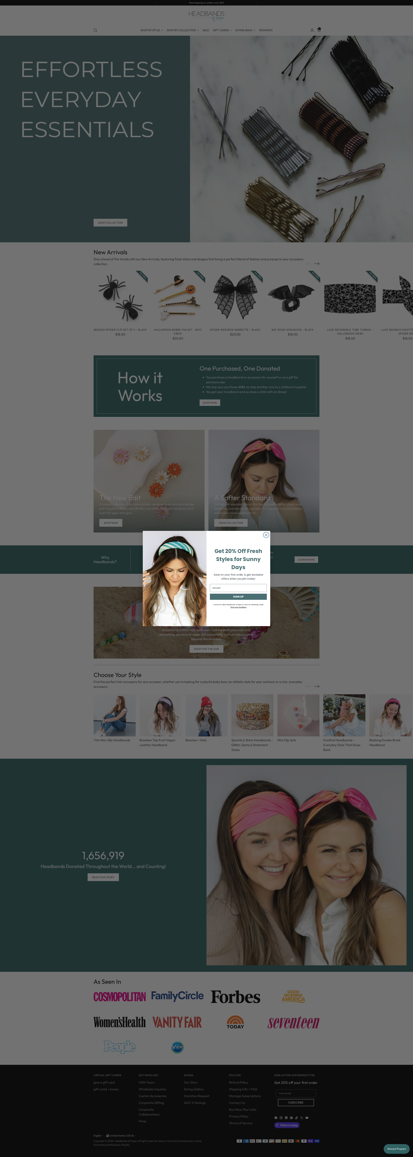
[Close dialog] (266, 535)
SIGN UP (238, 597)
